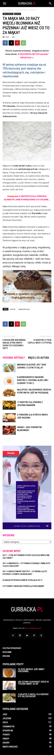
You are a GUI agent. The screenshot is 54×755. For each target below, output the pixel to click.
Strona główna (8, 10)
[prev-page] (4, 440)
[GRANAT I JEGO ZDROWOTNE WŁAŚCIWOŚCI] (9, 430)
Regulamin (7, 652)
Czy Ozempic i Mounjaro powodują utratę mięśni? (24, 586)
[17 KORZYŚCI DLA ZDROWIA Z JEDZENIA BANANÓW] (9, 405)
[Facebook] (5, 43)
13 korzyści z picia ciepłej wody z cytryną (39, 341)
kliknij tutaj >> (27, 57)
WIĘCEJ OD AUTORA (38, 357)
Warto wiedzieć (21, 10)
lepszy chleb (34, 262)
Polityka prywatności (12, 648)
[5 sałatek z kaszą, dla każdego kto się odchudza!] (9, 697)
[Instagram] (20, 635)
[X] (11, 43)
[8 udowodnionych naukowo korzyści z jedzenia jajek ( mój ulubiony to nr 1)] (9, 380)
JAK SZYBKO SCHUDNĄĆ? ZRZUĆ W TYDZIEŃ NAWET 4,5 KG (33, 683)
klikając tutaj (18, 266)
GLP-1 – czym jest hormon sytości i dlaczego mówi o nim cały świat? (26, 556)
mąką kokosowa (24, 309)
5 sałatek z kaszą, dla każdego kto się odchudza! (33, 695)
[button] (4, 3)
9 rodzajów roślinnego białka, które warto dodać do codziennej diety (14, 344)
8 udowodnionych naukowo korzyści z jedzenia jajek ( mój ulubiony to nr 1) (32, 380)
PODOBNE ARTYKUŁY (14, 357)
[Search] (50, 3)
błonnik (12, 309)
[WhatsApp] (23, 43)
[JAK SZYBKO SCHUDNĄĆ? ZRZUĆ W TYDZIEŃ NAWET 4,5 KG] (9, 685)
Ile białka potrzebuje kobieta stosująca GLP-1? (23, 580)
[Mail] (27, 635)
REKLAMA (6, 656)
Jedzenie (33, 10)
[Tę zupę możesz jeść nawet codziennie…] (9, 672)
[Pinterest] (17, 43)
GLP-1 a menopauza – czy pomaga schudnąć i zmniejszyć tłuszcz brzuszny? (26, 564)
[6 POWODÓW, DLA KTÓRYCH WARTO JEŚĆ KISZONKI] (9, 417)
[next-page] (8, 440)
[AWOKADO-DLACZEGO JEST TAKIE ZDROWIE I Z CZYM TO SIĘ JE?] (9, 367)
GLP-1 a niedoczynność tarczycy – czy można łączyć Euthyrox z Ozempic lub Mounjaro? (25, 572)
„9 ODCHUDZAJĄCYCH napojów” (33, 54)
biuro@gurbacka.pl (33, 628)
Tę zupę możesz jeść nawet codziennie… (31, 670)
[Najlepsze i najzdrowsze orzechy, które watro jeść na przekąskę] (9, 392)
